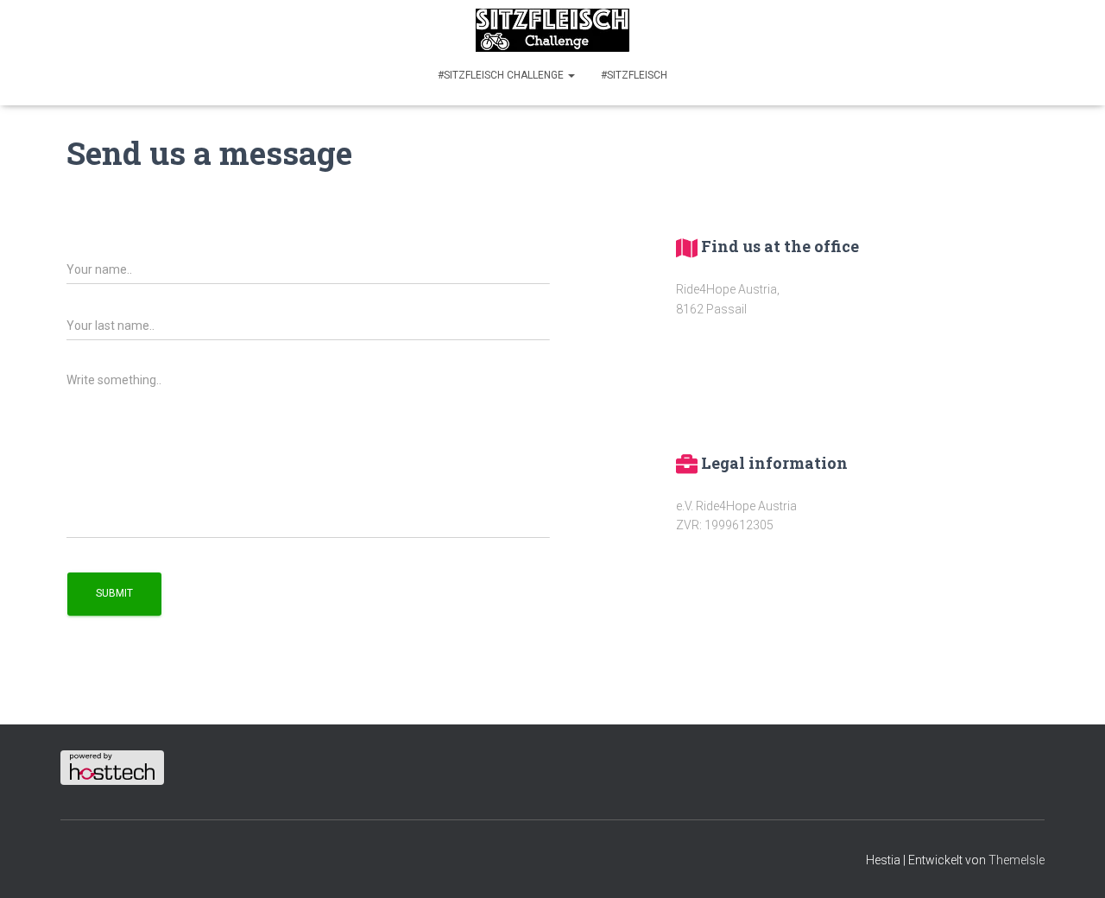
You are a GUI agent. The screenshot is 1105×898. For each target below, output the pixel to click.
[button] (570, 75)
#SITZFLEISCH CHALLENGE (502, 75)
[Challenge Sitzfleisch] (552, 30)
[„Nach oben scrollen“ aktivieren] (1071, 863)
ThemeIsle (1016, 860)
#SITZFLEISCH (634, 75)
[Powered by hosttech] (112, 767)
